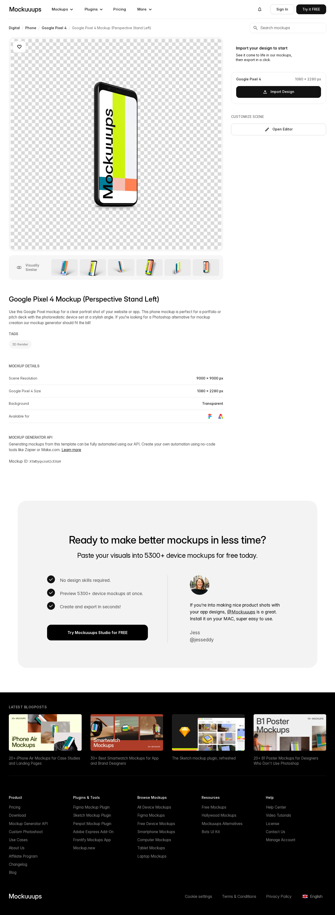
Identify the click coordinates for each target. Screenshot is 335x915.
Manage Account (280, 840)
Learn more (71, 449)
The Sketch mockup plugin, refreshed (204, 758)
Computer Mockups (154, 840)
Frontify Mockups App (92, 840)
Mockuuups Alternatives (222, 823)
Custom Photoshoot (26, 831)
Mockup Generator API (28, 823)
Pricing (119, 9)
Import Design (282, 91)
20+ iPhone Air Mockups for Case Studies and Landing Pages (44, 761)
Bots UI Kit (211, 831)
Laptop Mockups (152, 856)
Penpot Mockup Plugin (92, 823)
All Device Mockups (154, 807)
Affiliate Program (23, 856)
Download (17, 815)
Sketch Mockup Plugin (92, 815)
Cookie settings (198, 896)
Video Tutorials (278, 815)
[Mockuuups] (25, 9)
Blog (12, 872)
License (272, 823)
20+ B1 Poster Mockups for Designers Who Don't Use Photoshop (286, 761)
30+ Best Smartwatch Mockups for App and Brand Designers (124, 761)
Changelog (18, 864)
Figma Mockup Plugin (91, 807)
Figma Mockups (151, 815)
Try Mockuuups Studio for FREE (97, 632)
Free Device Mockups (156, 823)
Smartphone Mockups (156, 831)
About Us (17, 848)
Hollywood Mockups (219, 815)
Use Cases (18, 840)
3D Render (20, 344)
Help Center (276, 807)
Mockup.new (84, 848)
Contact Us (275, 831)
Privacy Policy (279, 896)
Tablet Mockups (151, 848)
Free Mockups (214, 807)
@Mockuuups (241, 611)
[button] (62, 9)
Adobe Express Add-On (93, 831)
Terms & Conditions (239, 896)
